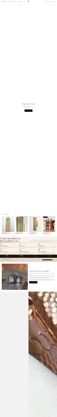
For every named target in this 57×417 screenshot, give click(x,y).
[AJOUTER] (13, 230)
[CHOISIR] (54, 230)
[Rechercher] (50, 2)
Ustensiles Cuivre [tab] (5, 242)
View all (54, 214)
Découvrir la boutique (47, 259)
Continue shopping (28, 110)
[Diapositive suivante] (54, 224)
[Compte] (52, 2)
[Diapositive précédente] (44, 224)
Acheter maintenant (33, 282)
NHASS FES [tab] (22, 242)
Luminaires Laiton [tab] (14, 242)
